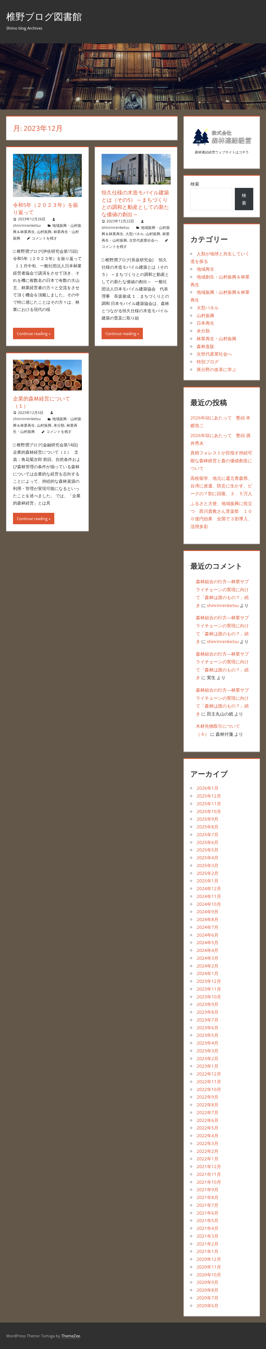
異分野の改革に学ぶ (216, 369)
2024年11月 (209, 896)
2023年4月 (207, 1043)
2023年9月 (207, 1004)
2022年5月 (207, 1128)
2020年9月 (207, 1282)
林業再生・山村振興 (216, 339)
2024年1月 (207, 973)
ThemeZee (70, 1335)
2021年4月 (207, 1228)
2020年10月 (209, 1275)
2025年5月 (207, 850)
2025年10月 (209, 811)
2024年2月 (207, 966)
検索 (194, 184)
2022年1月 (207, 1159)
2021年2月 (207, 1244)
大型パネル (134, 233)
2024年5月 (207, 942)
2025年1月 (207, 881)
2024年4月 (207, 950)
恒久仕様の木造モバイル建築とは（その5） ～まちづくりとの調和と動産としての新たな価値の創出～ (135, 203)
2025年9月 (207, 819)
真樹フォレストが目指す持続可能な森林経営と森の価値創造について (221, 460)
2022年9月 (207, 1097)
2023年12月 (209, 981)
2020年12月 (209, 1259)
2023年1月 (207, 1066)
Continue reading (32, 333)
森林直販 (205, 346)
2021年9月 (207, 1190)
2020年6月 (207, 1306)
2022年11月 (209, 1082)
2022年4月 (207, 1136)
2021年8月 (207, 1197)
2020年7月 (207, 1298)
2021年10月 (209, 1182)
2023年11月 (209, 989)
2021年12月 (209, 1166)
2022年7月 (207, 1112)
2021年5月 (207, 1220)
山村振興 (44, 231)
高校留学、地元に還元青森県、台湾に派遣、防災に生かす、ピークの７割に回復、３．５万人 (221, 486)
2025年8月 (207, 827)
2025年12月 (209, 796)
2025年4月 (207, 858)
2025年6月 (207, 842)
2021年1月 (207, 1251)
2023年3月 (207, 1051)
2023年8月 (207, 1012)
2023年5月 (207, 1035)
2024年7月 (207, 927)
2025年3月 (207, 865)
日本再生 (205, 323)
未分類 (59, 425)
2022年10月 (209, 1089)
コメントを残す (44, 238)
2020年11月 (209, 1267)
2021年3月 (207, 1236)
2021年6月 (207, 1213)
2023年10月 (209, 997)
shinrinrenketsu (27, 225)
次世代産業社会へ (143, 240)
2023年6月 (207, 1028)
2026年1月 (207, 788)
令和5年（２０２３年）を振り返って (45, 208)
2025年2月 (207, 873)
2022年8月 (207, 1105)
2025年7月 (207, 834)
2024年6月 (207, 935)
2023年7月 (207, 1020)
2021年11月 (209, 1174)
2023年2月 (207, 1058)
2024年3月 (207, 958)
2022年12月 (209, 1074)
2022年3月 (207, 1143)
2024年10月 (209, 904)
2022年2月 (207, 1151)
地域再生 (205, 269)
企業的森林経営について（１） (41, 402)
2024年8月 (207, 919)
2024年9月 (207, 912)
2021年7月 (207, 1205)
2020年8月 (207, 1290)
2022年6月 (207, 1120)
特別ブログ (208, 362)
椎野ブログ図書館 (44, 16)
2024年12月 (209, 888)
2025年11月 (209, 804)
